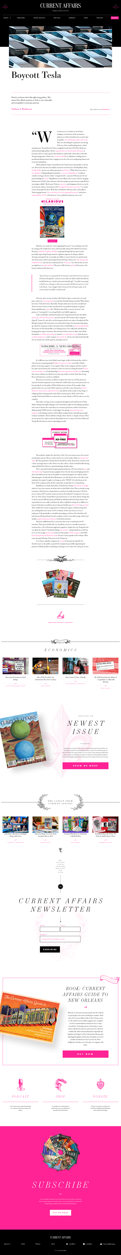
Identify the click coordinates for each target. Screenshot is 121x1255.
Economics (105, 109)
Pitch (53, 1244)
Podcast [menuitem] (100, 18)
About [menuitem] (6, 18)
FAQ (23, 1244)
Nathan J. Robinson (21, 109)
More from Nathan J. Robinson (60, 622)
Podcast (20, 1096)
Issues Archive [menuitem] (39, 18)
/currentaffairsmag (109, 1244)
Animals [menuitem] (72, 18)
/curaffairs (72, 1244)
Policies (38, 1244)
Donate (100, 1096)
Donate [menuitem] (115, 18)
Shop (60, 1096)
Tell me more (60, 1213)
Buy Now (85, 1054)
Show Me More (85, 765)
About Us (7, 1244)
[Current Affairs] (60, 5)
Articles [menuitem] (57, 18)
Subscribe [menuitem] (21, 18)
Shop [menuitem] (86, 18)
